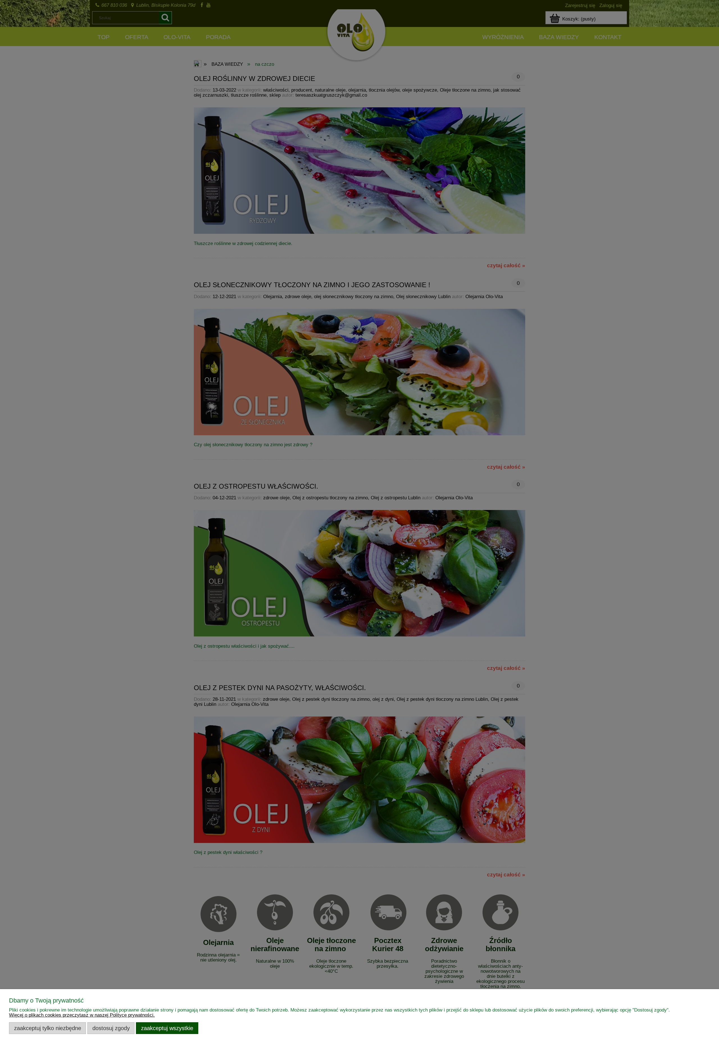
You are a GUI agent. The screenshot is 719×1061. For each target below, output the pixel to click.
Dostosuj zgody (111, 1028)
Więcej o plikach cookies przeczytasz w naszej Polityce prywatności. (82, 1015)
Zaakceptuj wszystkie (167, 1028)
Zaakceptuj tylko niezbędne (47, 1028)
